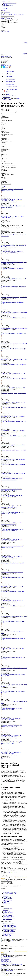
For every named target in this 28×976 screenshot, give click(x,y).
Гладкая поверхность (7, 134)
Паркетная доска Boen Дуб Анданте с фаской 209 (13, 459)
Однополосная (5, 149)
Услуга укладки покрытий (9, 893)
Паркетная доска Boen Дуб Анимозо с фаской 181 (13, 430)
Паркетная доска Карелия (9, 925)
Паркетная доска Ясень (9, 931)
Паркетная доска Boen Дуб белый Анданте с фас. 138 (14, 297)
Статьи (5, 7)
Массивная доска (7, 915)
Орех (3, 128)
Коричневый (5, 139)
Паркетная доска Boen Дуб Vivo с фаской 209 (12, 572)
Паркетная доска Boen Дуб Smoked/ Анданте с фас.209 (14, 616)
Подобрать (3, 181)
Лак (3, 146)
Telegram (24, 53)
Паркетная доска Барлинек (10, 923)
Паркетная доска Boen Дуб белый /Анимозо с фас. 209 (14, 328)
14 (2, 159)
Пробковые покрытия (8, 916)
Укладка (5, 4)
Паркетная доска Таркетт (9, 929)
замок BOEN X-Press (7, 163)
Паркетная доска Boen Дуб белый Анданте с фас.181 (13, 278)
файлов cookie (9, 970)
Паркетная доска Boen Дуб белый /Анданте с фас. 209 (14, 359)
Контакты (5, 8)
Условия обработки (5, 880)
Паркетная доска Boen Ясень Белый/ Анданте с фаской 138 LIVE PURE (12, 217)
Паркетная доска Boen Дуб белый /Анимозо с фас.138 (14, 312)
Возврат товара (7, 897)
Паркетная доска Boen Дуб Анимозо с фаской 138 (13, 445)
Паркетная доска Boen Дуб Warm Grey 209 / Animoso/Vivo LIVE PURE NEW (11, 489)
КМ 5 (3, 169)
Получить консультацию (6, 882)
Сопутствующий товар (9, 917)
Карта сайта (6, 901)
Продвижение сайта (5, 968)
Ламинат (5, 910)
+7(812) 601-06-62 (5, 31)
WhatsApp (24, 42)
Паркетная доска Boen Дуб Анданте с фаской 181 (13, 473)
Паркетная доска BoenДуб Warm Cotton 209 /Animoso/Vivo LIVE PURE (11, 200)
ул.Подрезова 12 (5, 959)
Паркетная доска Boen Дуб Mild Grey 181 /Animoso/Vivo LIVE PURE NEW (11, 736)
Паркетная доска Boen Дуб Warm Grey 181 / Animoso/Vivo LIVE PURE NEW (11, 506)
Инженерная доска (8, 913)
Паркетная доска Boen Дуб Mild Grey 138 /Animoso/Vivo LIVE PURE (11, 753)
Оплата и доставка (8, 5)
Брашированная (6, 132)
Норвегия (4, 123)
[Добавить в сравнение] (14, 192)
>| (2, 758)
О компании (6, 1)
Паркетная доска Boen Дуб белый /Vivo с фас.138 (13, 373)
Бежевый (4, 138)
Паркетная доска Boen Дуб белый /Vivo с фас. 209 (13, 387)
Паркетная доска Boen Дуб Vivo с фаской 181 (12, 586)
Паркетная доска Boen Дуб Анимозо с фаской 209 (13, 416)
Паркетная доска (7, 908)
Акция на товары (7, 919)
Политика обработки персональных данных (11, 964)
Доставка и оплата (7, 894)
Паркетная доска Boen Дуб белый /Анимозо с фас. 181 (14, 343)
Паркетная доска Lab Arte (9, 926)
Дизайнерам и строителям (9, 3)
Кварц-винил (6, 911)
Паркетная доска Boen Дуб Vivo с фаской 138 (12, 600)
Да (3, 166)
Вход (2, 12)
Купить (2, 224)
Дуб (3, 127)
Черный (4, 142)
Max (5, 55)
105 (4, 186)
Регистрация (7, 12)
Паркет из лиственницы (9, 933)
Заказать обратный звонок (7, 57)
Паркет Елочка (7, 934)
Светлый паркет (7, 935)
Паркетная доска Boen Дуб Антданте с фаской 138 (13, 402)
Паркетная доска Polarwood (10, 927)
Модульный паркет (8, 912)
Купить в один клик (5, 204)
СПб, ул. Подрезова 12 (6, 18)
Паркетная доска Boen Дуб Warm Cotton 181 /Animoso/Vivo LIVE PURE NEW (11, 540)
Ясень (3, 130)
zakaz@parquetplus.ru (6, 56)
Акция (4, 116)
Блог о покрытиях (7, 898)
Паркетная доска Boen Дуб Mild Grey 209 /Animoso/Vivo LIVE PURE (11, 719)
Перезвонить (4, 953)
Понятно (3, 972)
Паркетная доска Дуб (8, 930)
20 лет (3, 178)
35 (1, 186)
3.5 (3, 175)
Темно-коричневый (7, 141)
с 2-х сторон (5, 173)
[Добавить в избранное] (14, 194)
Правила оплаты (7, 900)
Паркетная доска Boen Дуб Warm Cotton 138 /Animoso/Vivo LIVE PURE (11, 557)
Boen (3, 119)
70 (2, 186)
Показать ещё (4, 760)
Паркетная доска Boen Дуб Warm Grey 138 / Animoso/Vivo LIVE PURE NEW (11, 523)
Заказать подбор (4, 230)
